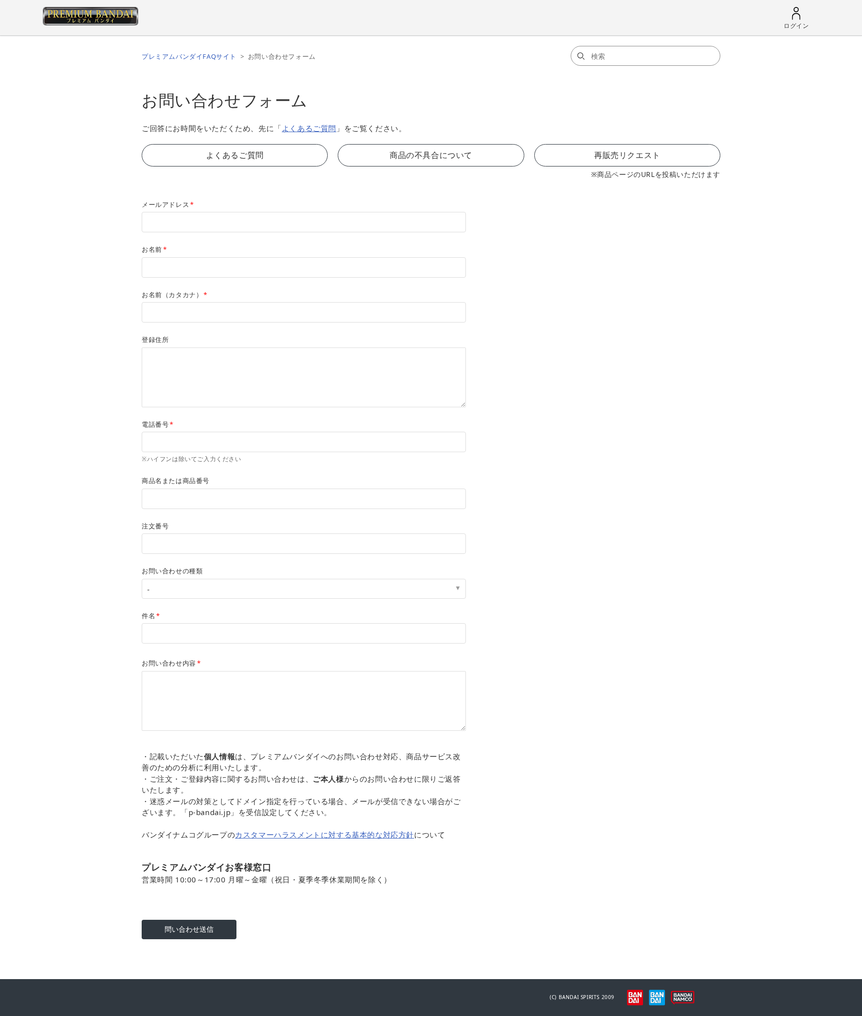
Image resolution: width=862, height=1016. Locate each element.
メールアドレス (165, 204)
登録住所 (155, 339)
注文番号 (155, 525)
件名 (148, 615)
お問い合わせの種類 (172, 570)
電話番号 (155, 424)
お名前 (152, 249)
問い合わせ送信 (189, 929)
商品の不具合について (431, 155)
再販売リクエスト (627, 155)
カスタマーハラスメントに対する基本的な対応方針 (324, 835)
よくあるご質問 (309, 128)
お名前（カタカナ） (172, 294)
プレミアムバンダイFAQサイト (189, 56)
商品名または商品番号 (176, 480)
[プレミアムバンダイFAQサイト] (90, 22)
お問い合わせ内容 (169, 663)
